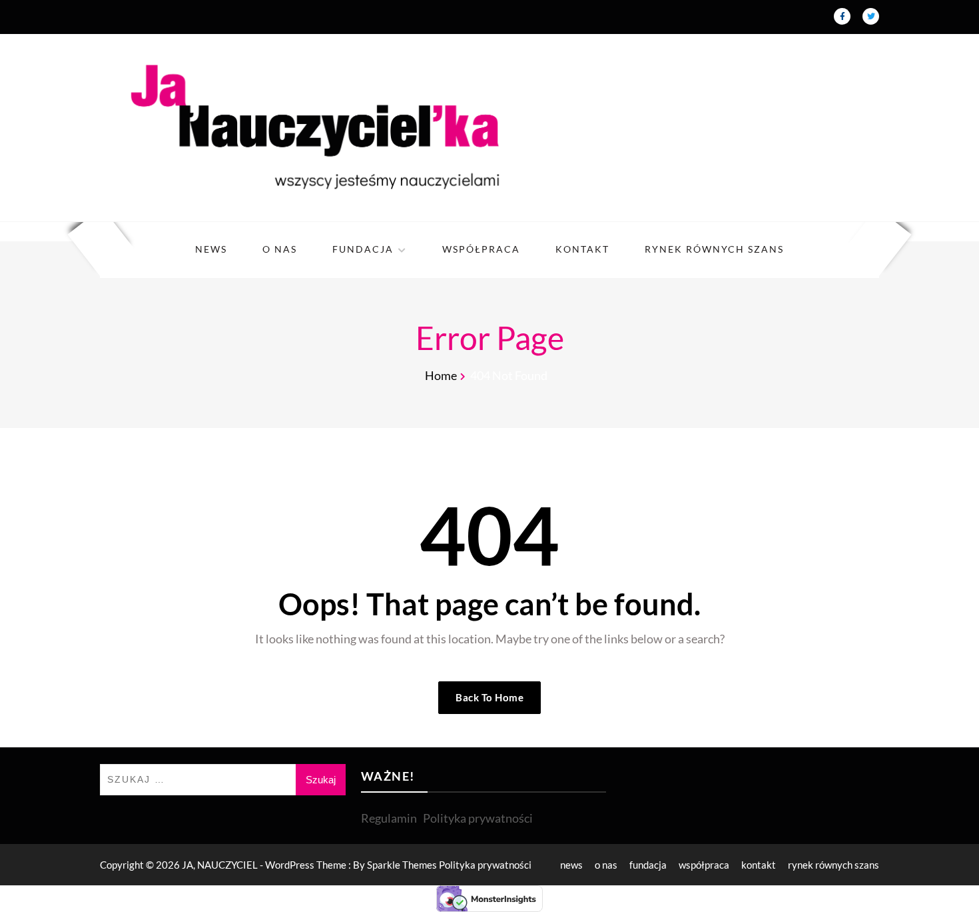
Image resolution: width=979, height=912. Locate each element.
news (211, 249)
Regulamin (389, 818)
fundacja (363, 249)
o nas (279, 249)
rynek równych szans (714, 249)
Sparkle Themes (402, 865)
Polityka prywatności (478, 818)
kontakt (582, 249)
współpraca (481, 249)
